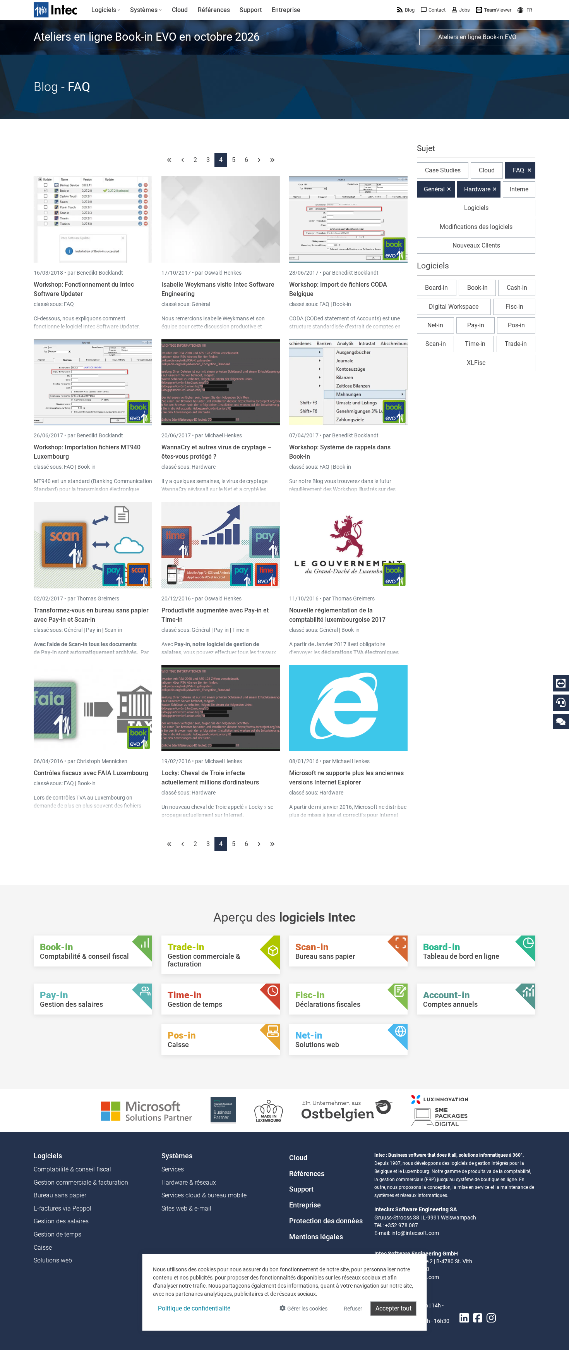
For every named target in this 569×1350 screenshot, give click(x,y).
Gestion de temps (57, 1234)
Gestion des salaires (61, 1221)
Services (172, 1169)
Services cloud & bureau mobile (204, 1195)
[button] (524, 10)
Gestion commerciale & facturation (81, 1182)
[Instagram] (491, 1318)
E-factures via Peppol (62, 1208)
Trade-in (516, 343)
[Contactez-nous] (561, 721)
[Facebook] (477, 1318)
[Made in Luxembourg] (268, 1110)
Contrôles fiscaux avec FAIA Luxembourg (91, 773)
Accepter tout (393, 1308)
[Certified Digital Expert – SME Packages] (439, 1110)
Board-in (436, 287)
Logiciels (476, 208)
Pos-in (516, 325)
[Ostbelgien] (347, 1110)
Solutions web (53, 1260)
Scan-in (113, 630)
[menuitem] (105, 10)
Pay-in (93, 630)
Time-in (241, 630)
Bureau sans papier (60, 1195)
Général (201, 304)
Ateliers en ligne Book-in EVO (477, 37)
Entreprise (305, 1205)
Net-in (435, 325)
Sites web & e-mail (186, 1208)
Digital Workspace (453, 306)
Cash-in (517, 287)
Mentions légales (316, 1237)
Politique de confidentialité (194, 1308)
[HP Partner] (223, 1110)
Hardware (204, 467)
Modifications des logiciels (476, 226)
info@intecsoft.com (415, 1233)
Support (301, 1189)
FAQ (69, 304)
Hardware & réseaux (188, 1182)
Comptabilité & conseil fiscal (72, 1169)
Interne (519, 189)
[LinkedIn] (464, 1318)
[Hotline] (561, 702)
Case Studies (443, 170)
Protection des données (326, 1221)
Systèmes (176, 1156)
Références (306, 1174)
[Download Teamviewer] (561, 683)
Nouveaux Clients (476, 245)
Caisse (43, 1247)
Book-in (342, 304)
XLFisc (476, 362)
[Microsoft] (146, 1110)
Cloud (487, 170)
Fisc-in (514, 306)
